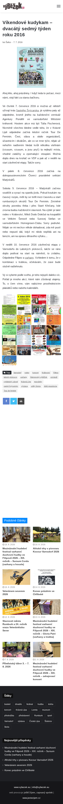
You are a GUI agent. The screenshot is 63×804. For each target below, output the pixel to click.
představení (24, 715)
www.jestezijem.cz (31, 798)
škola (6, 727)
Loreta (34, 710)
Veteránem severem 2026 (18, 765)
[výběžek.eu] (14, 6)
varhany (29, 257)
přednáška (9, 715)
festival (30, 704)
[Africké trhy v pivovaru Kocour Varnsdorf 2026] (47, 534)
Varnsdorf (17, 373)
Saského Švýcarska (27, 110)
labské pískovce (10, 377)
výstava (24, 386)
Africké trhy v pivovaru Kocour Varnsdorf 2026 (29, 760)
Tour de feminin (10, 391)
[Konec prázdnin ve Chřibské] (47, 577)
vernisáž (53, 377)
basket (7, 704)
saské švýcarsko (11, 386)
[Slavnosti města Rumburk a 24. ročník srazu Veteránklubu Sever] (16, 607)
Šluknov (48, 721)
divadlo (18, 704)
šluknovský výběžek (38, 377)
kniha (50, 704)
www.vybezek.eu (22, 787)
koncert (35, 373)
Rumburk (38, 715)
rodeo (27, 373)
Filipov (55, 373)
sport (49, 715)
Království (46, 373)
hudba (41, 704)
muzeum (46, 710)
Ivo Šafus (7, 42)
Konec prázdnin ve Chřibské (19, 770)
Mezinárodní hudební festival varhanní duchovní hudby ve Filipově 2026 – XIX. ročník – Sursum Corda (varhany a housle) (30, 751)
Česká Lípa (34, 721)
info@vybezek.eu (40, 787)
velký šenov (36, 386)
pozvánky (38, 382)
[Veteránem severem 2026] (16, 577)
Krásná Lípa (26, 382)
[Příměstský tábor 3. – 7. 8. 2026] (16, 649)
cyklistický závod (11, 382)
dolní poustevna (50, 386)
